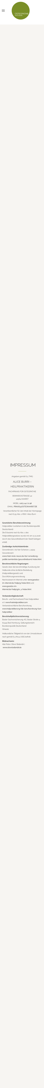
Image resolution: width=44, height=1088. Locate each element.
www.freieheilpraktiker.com (16, 602)
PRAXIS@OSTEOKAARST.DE (25, 507)
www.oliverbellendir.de (12, 647)
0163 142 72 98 (26, 503)
